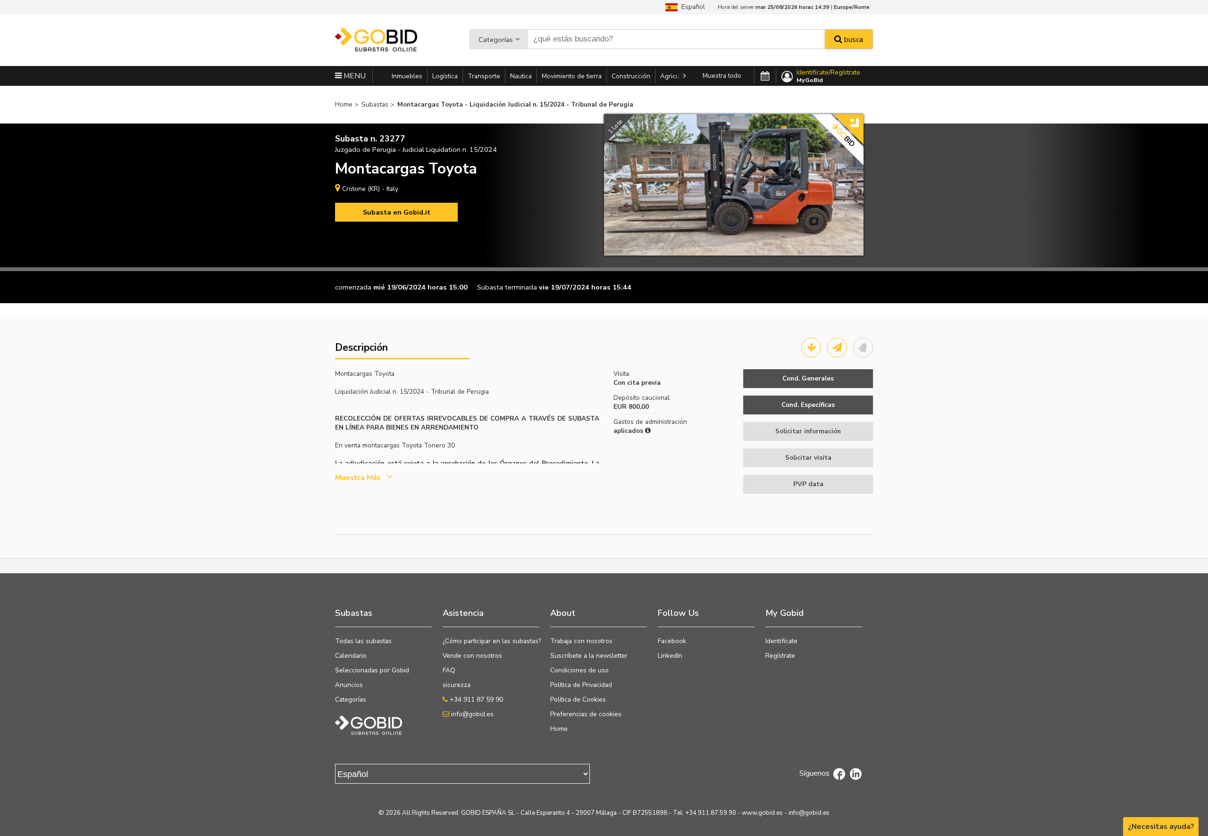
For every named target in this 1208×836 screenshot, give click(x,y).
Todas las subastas (363, 641)
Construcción (631, 76)
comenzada (353, 287)
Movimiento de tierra (572, 76)
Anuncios (349, 684)
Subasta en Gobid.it (396, 212)
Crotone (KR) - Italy (370, 188)
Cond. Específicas (808, 404)
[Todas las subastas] (765, 76)
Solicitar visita (808, 457)
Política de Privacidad (581, 684)
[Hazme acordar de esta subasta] (863, 347)
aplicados (629, 430)
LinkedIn (670, 655)
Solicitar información (808, 431)
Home (559, 728)
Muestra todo (722, 75)
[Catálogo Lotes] (811, 347)
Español (691, 6)
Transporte (484, 76)
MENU (354, 76)
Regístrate (780, 655)
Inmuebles (407, 76)
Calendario (351, 655)
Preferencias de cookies (585, 714)
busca (852, 39)
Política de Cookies (578, 699)
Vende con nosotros (472, 655)
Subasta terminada (507, 287)
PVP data (808, 484)
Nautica (521, 76)
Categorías (495, 39)
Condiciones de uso (579, 670)
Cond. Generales (808, 378)
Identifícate (781, 641)
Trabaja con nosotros (581, 641)
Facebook (672, 641)
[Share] (837, 347)
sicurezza (456, 684)
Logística (445, 76)
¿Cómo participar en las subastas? (492, 641)
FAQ (449, 670)
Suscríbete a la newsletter (589, 655)
